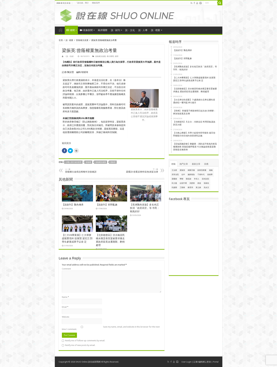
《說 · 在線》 (70, 56)
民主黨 (174, 183)
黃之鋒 (198, 187)
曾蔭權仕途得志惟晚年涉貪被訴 (81, 170)
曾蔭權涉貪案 (82, 40)
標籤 (173, 164)
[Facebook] (194, 3)
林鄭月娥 (191, 170)
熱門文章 (184, 164)
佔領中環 (183, 183)
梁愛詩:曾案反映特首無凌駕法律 (142, 170)
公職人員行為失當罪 (73, 162)
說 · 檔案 (155, 30)
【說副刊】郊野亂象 (107, 204)
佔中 (183, 175)
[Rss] (191, 3)
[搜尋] (220, 2)
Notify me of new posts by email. (80, 345)
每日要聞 (110, 56)
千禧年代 (201, 175)
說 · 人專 (142, 30)
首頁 (60, 30)
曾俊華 (210, 175)
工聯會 (182, 187)
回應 (206, 164)
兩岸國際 (102, 30)
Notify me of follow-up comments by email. (85, 340)
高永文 (206, 187)
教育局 (190, 187)
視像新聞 (88, 30)
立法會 (174, 170)
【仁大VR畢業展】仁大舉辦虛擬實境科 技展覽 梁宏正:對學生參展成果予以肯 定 (77, 238)
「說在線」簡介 (82, 3)
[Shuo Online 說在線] (138, 15)
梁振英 (113, 162)
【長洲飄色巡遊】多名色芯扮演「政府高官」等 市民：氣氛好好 (144, 208)
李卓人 (196, 179)
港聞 (72, 30)
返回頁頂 (66, 143)
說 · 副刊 (115, 30)
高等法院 (175, 175)
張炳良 (206, 183)
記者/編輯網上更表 (202, 362)
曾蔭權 (88, 162)
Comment (66, 269)
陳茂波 (188, 179)
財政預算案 (201, 170)
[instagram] (200, 3)
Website (65, 317)
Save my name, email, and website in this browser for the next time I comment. (111, 328)
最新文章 (196, 164)
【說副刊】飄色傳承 (73, 204)
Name (65, 297)
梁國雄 (174, 179)
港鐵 (211, 170)
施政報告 (191, 175)
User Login (186, 362)
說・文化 (130, 30)
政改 (199, 183)
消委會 (192, 183)
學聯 (181, 179)
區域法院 (205, 179)
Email (65, 307)
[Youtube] (197, 3)
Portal (215, 362)
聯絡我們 (96, 3)
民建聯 (174, 187)
